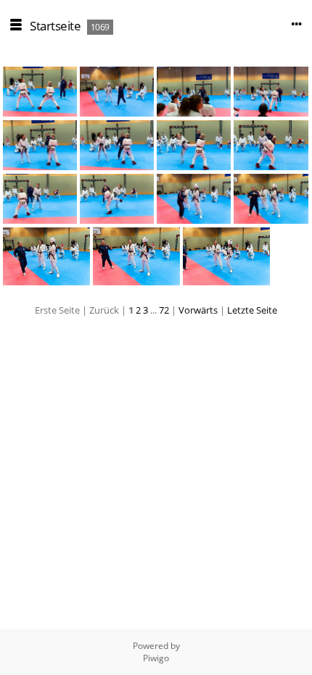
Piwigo (156, 658)
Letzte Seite (252, 309)
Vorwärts (198, 309)
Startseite (55, 25)
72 (164, 309)
